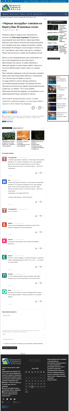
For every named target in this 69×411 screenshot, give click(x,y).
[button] (66, 14)
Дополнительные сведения (11, 392)
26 (32, 386)
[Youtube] (11, 1)
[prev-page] (41, 128)
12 (32, 381)
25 (29, 386)
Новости (5, 139)
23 (44, 383)
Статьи (23, 14)
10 (26, 381)
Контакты (49, 374)
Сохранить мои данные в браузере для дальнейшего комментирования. (23, 343)
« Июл (26, 392)
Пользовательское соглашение (55, 370)
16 (44, 381)
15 (41, 381)
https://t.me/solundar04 (7, 119)
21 (38, 383)
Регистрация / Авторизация (58, 1)
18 (29, 383)
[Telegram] (5, 1)
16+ (45, 14)
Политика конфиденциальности (55, 372)
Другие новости (17, 128)
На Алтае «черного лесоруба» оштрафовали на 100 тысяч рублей (23, 144)
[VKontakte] (8, 1)
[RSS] (3, 1)
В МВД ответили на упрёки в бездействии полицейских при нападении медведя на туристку (37, 145)
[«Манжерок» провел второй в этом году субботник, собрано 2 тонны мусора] (8, 135)
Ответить (10, 175)
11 (29, 381)
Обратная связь (39, 14)
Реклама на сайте (52, 380)
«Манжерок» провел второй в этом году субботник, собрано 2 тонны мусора (8, 144)
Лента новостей (15, 14)
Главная (6, 14)
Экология (9, 121)
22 (41, 383)
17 (26, 383)
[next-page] (43, 128)
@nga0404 (17, 390)
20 (35, 383)
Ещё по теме (7, 128)
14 (38, 381)
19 (32, 383)
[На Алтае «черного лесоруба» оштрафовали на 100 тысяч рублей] (23, 135)
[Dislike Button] (39, 107)
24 (26, 386)
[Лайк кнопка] (33, 107)
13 (35, 381)
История (30, 14)
